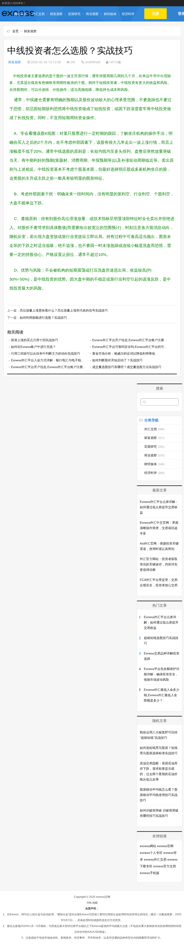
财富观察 (56, 14)
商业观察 (92, 14)
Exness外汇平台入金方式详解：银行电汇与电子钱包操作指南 (54, 360)
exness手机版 (149, 873)
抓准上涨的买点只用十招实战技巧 (34, 340)
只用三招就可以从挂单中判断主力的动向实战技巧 (45, 353)
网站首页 (20, 14)
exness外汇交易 (155, 859)
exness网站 (148, 846)
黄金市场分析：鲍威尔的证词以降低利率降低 (123, 353)
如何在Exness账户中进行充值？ (33, 347)
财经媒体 (110, 14)
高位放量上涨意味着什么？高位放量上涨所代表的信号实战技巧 (64, 310)
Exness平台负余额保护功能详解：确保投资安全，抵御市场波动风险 (161, 674)
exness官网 (165, 846)
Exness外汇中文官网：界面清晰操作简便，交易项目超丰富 (159, 528)
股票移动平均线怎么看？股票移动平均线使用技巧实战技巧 (158, 795)
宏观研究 (74, 14)
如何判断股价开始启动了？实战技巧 (117, 360)
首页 (15, 31)
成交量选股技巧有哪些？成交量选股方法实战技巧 (126, 367)
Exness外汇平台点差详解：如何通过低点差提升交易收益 (159, 507)
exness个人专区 (151, 853)
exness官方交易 (164, 866)
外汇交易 (38, 14)
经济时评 (128, 14)
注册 (155, 13)
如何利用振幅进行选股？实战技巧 (43, 317)
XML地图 (92, 902)
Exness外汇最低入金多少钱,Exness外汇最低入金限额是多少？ (161, 695)
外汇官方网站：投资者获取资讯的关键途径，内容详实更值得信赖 (158, 564)
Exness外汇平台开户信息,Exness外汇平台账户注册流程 (131, 340)
